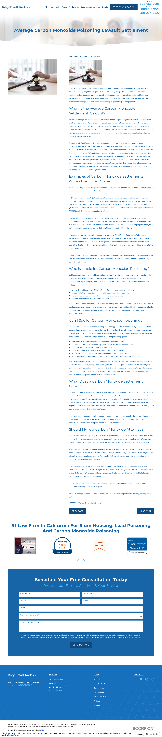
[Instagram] (146, 679)
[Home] (16, 7)
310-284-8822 (150, 13)
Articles (97, 701)
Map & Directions (55, 690)
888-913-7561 (150, 9)
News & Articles (100, 697)
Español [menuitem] (105, 7)
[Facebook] (135, 679)
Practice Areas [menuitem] (61, 7)
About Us (97, 679)
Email (85, 601)
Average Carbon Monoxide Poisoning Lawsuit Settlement (98, 493)
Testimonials (99, 688)
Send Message (81, 645)
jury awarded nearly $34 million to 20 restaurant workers (98, 198)
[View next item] (84, 560)
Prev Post (77, 511)
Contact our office (76, 483)
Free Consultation (124, 7)
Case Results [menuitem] (86, 7)
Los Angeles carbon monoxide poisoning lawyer (97, 102)
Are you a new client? (29, 615)
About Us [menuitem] (49, 7)
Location (24, 608)
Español (97, 705)
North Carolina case (79, 218)
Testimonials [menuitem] (74, 7)
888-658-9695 (150, 4)
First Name (25, 593)
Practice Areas (99, 683)
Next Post (145, 511)
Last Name (87, 593)
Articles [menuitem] (96, 7)
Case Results (99, 692)
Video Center (99, 710)
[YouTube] (141, 679)
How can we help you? (30, 622)
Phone (23, 601)
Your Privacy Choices (34, 730)
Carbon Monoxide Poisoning (90, 503)
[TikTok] (152, 679)
